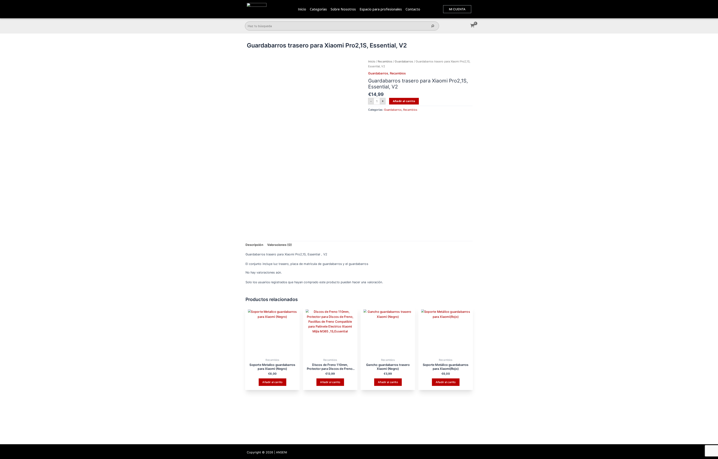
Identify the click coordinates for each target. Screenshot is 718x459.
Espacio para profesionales (381, 9)
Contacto (413, 9)
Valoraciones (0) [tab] (279, 245)
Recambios (385, 61)
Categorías (318, 9)
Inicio (302, 9)
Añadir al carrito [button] (272, 381)
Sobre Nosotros (343, 9)
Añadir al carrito (404, 101)
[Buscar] (432, 26)
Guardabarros (404, 61)
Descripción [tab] (254, 245)
